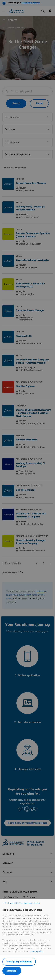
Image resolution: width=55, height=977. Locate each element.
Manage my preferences (19, 961)
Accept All (11, 971)
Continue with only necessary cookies (22, 903)
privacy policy (36, 951)
